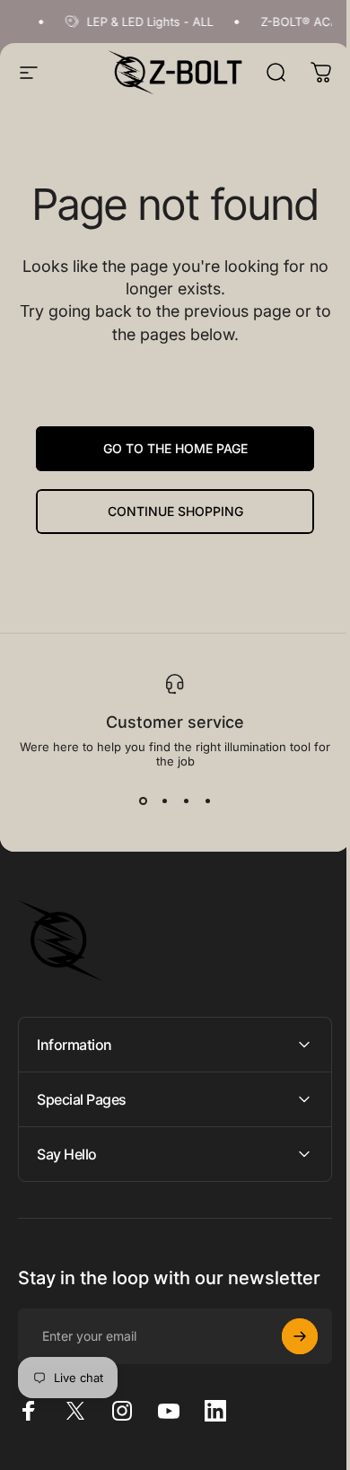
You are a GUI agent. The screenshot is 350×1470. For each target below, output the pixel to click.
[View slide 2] (164, 800)
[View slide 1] (142, 800)
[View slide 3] (186, 800)
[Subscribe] (286, 1354)
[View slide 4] (207, 800)
